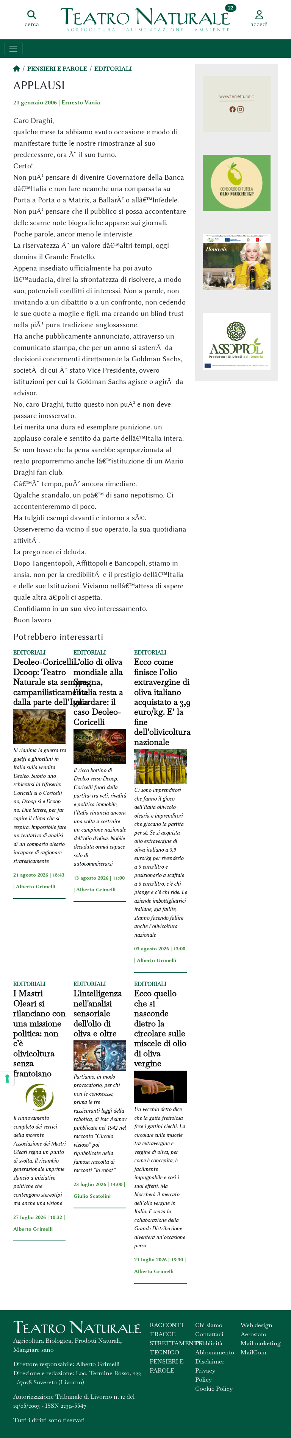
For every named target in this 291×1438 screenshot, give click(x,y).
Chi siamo (208, 1325)
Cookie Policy (214, 1389)
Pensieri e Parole (57, 69)
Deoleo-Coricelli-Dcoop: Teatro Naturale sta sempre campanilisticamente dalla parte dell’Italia (50, 682)
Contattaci (209, 1334)
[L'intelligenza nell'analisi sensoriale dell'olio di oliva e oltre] (100, 1056)
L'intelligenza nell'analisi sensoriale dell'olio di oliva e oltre (98, 1013)
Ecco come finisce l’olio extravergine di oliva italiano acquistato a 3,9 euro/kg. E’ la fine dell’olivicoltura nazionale (162, 702)
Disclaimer (209, 1361)
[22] (145, 19)
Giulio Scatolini (92, 1196)
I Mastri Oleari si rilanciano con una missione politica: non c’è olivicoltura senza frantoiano (39, 1033)
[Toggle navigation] (13, 48)
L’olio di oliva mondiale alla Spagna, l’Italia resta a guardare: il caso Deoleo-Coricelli (98, 692)
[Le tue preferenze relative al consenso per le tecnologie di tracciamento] (7, 1078)
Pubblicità (208, 1343)
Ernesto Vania (80, 102)
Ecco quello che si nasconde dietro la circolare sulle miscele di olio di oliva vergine (160, 1028)
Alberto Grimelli (35, 886)
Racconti (166, 1325)
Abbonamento (214, 1352)
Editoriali (113, 69)
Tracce (162, 1334)
